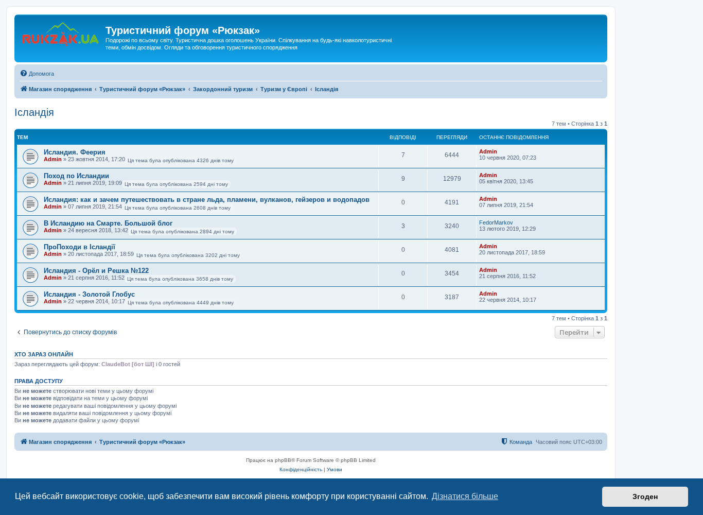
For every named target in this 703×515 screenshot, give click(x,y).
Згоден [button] (645, 496)
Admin (53, 159)
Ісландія (34, 112)
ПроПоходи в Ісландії (79, 247)
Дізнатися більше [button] (465, 496)
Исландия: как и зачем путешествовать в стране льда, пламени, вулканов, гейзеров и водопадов (207, 199)
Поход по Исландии (76, 176)
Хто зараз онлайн (43, 354)
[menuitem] (37, 73)
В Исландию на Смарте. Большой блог (108, 223)
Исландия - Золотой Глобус (89, 294)
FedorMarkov (496, 222)
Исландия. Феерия (75, 152)
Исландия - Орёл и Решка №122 (96, 270)
